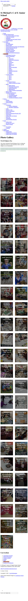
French (10, 61)
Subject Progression (10, 56)
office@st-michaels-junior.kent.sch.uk (9, 568)
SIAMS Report (9, 40)
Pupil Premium (9, 101)
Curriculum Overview (10, 55)
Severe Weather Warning (11, 119)
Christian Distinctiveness (8, 34)
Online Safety (9, 122)
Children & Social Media (11, 132)
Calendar (8, 128)
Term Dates (8, 114)
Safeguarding (6, 130)
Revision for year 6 (10, 123)
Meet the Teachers (10, 49)
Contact (5, 129)
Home (4, 33)
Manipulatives (12, 89)
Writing (10, 73)
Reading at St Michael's (11, 92)
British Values (9, 45)
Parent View (8, 112)
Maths (7, 84)
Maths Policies (12, 85)
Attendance (8, 118)
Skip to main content (5, 1)
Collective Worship (10, 37)
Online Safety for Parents (11, 115)
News (4, 125)
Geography (11, 62)
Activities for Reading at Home (15, 97)
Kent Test (8, 117)
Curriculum (5, 54)
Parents (4, 103)
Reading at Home (12, 96)
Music (10, 66)
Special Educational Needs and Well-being (15, 46)
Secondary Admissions (13, 107)
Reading (10, 69)
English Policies (12, 81)
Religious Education (13, 71)
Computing (11, 58)
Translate (13, 5)
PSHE (10, 68)
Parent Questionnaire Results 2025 (13, 113)
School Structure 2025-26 (11, 47)
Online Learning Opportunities (15, 90)
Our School (5, 41)
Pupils (4, 120)
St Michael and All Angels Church (13, 39)
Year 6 (10, 79)
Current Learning (9, 74)
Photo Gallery (9, 91)
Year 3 (10, 75)
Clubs (7, 108)
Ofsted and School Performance (13, 52)
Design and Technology (14, 60)
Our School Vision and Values (12, 35)
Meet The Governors (10, 50)
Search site (3, 593)
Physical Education (13, 67)
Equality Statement (10, 51)
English (7, 80)
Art (9, 57)
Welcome (8, 43)
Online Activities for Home (14, 83)
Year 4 (10, 77)
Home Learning (9, 124)
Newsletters (8, 126)
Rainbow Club (9, 109)
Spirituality (8, 38)
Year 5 (10, 78)
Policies (5, 98)
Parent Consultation (10, 111)
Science (10, 72)
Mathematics (11, 64)
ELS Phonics (11, 94)
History (10, 63)
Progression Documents (14, 86)
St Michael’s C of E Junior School (12, 29)
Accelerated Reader (13, 95)
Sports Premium (9, 102)
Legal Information (13, 573)
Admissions (8, 105)
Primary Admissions (13, 106)
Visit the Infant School (5, 31)
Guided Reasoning (13, 88)
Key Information (9, 44)
